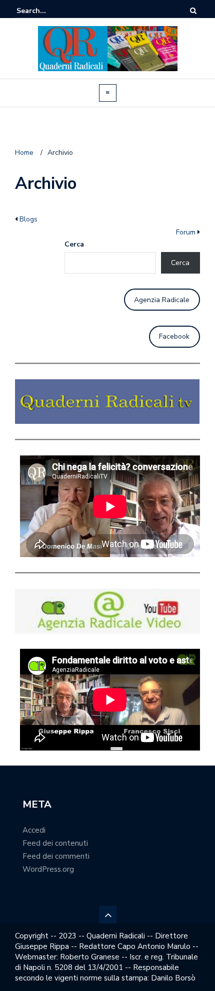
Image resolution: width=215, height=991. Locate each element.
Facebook (174, 336)
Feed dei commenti (56, 856)
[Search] (193, 11)
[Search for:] (47, 11)
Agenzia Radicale (162, 300)
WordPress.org (48, 869)
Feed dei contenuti (55, 843)
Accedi (34, 830)
